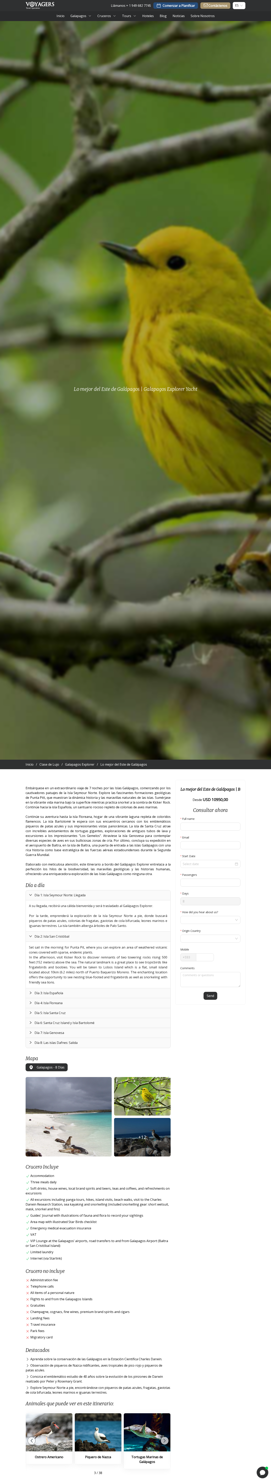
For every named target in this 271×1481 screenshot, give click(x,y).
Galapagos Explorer (79, 764)
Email (185, 837)
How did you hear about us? (200, 912)
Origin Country (191, 931)
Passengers (189, 875)
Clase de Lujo (49, 764)
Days (185, 893)
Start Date (188, 856)
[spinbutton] (210, 882)
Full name (188, 819)
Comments (187, 968)
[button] (98, 895)
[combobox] (237, 5)
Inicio (30, 764)
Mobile (184, 949)
